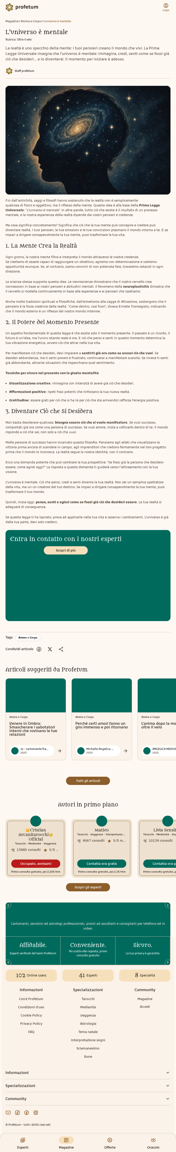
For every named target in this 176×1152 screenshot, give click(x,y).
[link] (36, 848)
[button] (35, 864)
